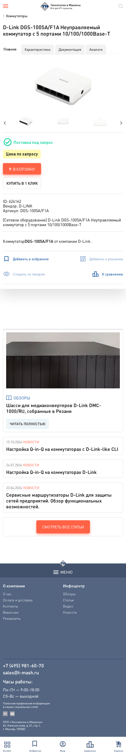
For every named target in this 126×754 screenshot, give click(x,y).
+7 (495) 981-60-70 (23, 666)
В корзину (24, 169)
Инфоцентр (74, 585)
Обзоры (21, 397)
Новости (31, 442)
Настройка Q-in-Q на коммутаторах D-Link (51, 472)
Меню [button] (66, 572)
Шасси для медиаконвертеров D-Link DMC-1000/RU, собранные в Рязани (53, 408)
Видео (68, 606)
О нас (7, 594)
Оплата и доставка (18, 600)
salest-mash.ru (21, 673)
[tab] (10, 49)
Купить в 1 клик (22, 183)
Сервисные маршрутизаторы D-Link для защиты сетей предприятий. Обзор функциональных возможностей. (59, 500)
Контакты (10, 606)
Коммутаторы (17, 16)
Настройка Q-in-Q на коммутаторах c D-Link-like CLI (62, 449)
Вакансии (10, 612)
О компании (14, 585)
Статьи (68, 600)
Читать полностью (27, 424)
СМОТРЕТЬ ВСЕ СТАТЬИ (63, 526)
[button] (63, 86)
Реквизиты (12, 618)
